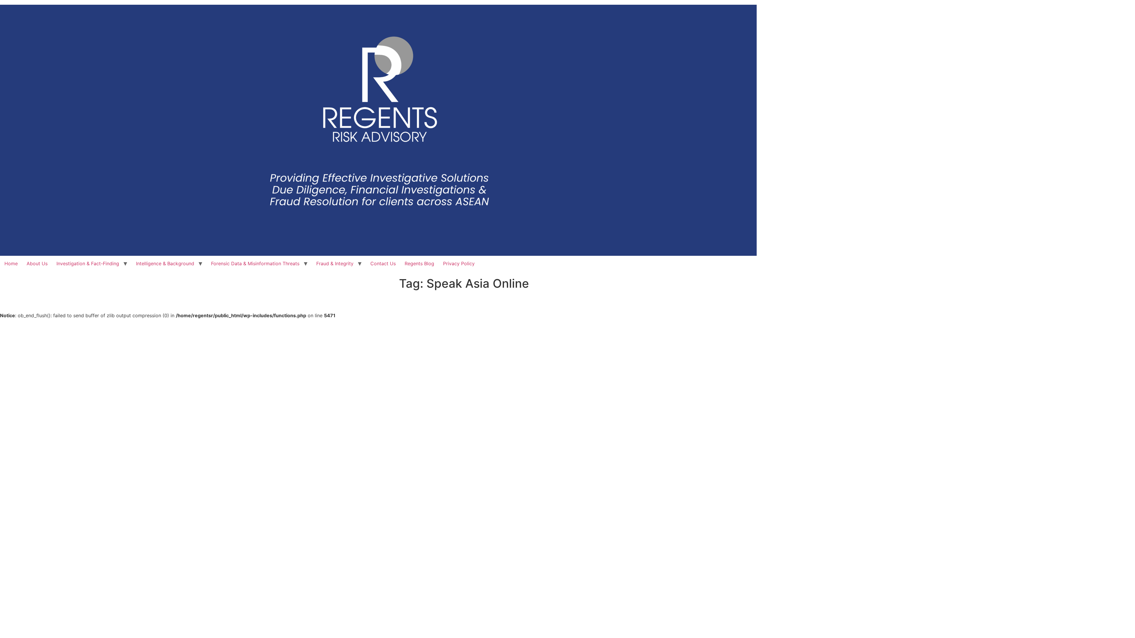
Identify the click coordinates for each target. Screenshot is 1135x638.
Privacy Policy (459, 263)
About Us (37, 263)
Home (11, 263)
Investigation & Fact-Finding (87, 263)
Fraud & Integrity (335, 263)
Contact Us (383, 263)
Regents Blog (419, 263)
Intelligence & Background (165, 263)
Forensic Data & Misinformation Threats (255, 263)
